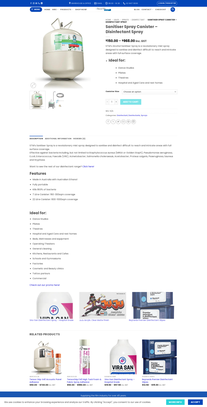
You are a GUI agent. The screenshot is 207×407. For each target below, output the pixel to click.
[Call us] (39, 3)
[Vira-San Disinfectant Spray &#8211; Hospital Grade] (53, 305)
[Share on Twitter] (118, 121)
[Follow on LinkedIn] (42, 3)
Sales (116, 19)
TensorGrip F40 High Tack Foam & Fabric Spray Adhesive (84, 380)
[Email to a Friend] (123, 121)
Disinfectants (134, 115)
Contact (146, 9)
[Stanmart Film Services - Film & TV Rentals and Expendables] (103, 9)
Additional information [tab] (58, 138)
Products (65, 9)
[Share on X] (113, 121)
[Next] (96, 53)
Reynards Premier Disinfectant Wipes (147, 320)
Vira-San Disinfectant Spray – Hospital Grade (52, 320)
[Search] (173, 9)
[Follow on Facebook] (31, 3)
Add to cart (131, 101)
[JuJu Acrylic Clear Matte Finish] (102, 305)
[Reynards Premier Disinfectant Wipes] (152, 305)
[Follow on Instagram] (33, 3)
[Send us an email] (36, 3)
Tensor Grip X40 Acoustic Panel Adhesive (45, 380)
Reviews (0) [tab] (79, 138)
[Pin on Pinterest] (128, 121)
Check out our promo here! (45, 285)
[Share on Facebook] (108, 121)
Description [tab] (36, 138)
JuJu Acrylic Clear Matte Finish (94, 320)
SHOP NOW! (81, 9)
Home (47, 9)
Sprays (125, 19)
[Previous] (34, 53)
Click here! (88, 166)
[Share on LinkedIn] (133, 121)
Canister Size (112, 91)
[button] (167, 3)
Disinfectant (138, 19)
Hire (54, 9)
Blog (137, 9)
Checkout (160, 9)
